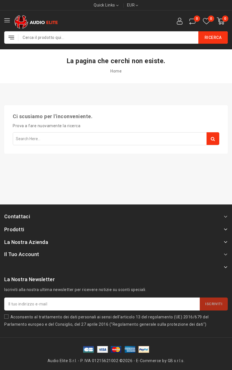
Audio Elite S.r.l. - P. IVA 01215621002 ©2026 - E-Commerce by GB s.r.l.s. (116, 360)
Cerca (213, 138)
